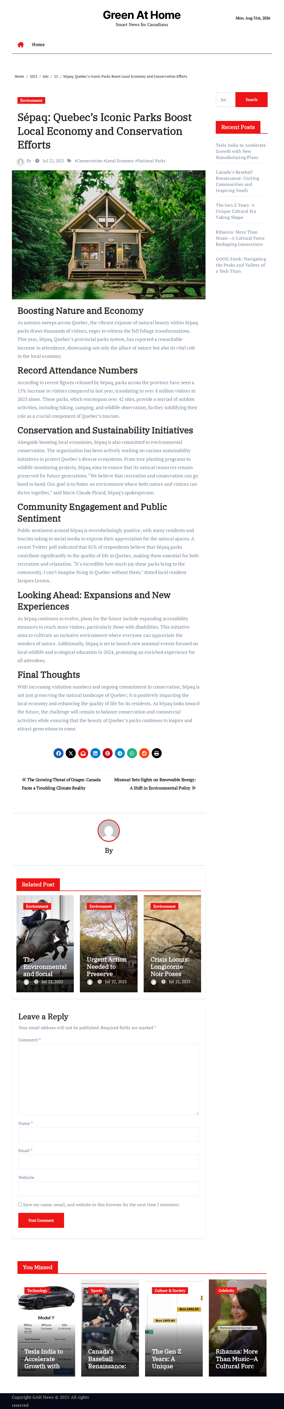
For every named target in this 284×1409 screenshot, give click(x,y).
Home (38, 44)
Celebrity (226, 1290)
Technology (37, 1290)
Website (26, 1177)
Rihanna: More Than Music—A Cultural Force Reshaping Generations (240, 238)
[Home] (20, 44)
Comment (29, 1040)
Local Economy (120, 160)
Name (25, 1123)
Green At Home (142, 15)
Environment (31, 100)
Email (25, 1150)
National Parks (151, 160)
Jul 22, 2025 (52, 981)
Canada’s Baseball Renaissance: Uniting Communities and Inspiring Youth (237, 181)
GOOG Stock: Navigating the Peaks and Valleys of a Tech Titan (241, 265)
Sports (96, 1290)
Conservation (89, 160)
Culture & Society (170, 1290)
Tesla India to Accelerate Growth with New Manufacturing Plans (241, 151)
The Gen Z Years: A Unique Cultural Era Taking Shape (236, 211)
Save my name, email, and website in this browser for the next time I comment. (101, 1204)
